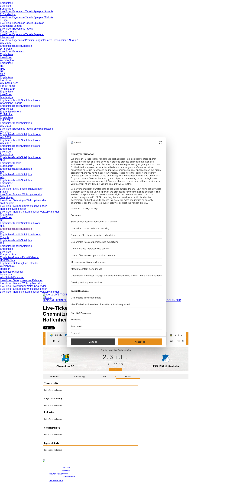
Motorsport (6, 274)
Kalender (37, 188)
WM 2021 (5, 131)
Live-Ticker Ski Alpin (11, 188)
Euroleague (6, 166)
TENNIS (60, 300)
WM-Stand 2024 (9, 83)
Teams (11, 86)
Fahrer (3, 86)
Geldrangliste (20, 263)
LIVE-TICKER (62, 294)
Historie (36, 100)
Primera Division (52, 40)
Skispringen (6, 197)
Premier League (34, 40)
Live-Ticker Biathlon (11, 194)
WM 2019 (5, 137)
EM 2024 (5, 120)
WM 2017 (5, 143)
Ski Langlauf (7, 203)
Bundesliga (6, 8)
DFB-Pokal (6, 48)
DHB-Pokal (6, 108)
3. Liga (4, 20)
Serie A (66, 40)
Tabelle (29, 11)
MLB (2, 74)
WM (2, 177)
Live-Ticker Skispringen (13, 200)
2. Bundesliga (8, 14)
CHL (2, 243)
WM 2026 (5, 43)
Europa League (8, 31)
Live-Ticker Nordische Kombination (19, 211)
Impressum (66, 473)
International (7, 37)
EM (2, 171)
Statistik (48, 11)
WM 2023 (5, 126)
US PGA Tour (7, 260)
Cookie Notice (56, 480)
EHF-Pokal (6, 114)
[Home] (47, 297)
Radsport (5, 268)
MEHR (177, 300)
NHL (2, 68)
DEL (2, 220)
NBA (2, 65)
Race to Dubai (21, 257)
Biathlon (4, 191)
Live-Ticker (6, 5)
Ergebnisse (6, 3)
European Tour (8, 254)
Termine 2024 (7, 88)
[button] (45, 338)
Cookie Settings (68, 476)
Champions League (11, 25)
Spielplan (38, 11)
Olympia (4, 237)
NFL (2, 71)
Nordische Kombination (13, 208)
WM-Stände (6, 277)
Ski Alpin (5, 186)
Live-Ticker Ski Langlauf (13, 206)
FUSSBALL (49, 300)
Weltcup (27, 188)
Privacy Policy (56, 474)
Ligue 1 (74, 40)
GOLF (170, 300)
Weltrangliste (7, 60)
